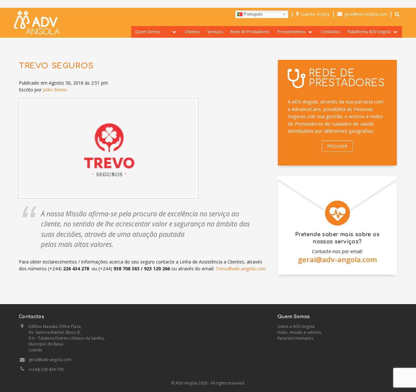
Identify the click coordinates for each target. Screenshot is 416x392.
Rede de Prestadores (249, 31)
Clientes (192, 31)
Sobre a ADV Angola (296, 326)
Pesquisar (337, 146)
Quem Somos (147, 31)
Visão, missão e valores (299, 332)
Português (252, 14)
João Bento (55, 90)
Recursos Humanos (295, 338)
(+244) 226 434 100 (46, 369)
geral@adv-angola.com (337, 259)
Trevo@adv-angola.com (240, 268)
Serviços (215, 31)
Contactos (330, 31)
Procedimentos (291, 31)
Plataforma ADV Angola (369, 31)
